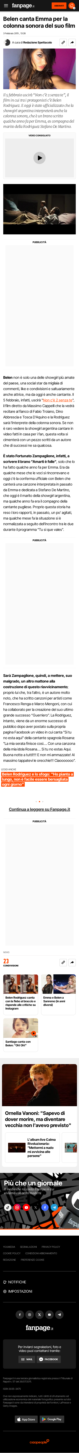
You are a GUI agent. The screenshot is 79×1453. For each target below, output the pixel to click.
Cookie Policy (11, 1253)
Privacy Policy (51, 1246)
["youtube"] (26, 1207)
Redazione (9, 1259)
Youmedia (9, 1246)
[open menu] (4, 5)
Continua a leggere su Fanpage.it (39, 809)
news (6, 952)
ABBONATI (59, 5)
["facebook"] (45, 1207)
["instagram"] (17, 1207)
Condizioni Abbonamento (41, 1253)
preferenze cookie (32, 1259)
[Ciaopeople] (39, 1442)
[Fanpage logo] (23, 5)
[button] (72, 42)
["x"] (35, 1207)
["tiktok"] (7, 1207)
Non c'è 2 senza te (57, 400)
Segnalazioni (28, 1246)
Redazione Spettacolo (37, 42)
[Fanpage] (39, 1328)
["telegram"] (54, 1207)
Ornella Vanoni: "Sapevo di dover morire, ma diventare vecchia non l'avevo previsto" (38, 1119)
